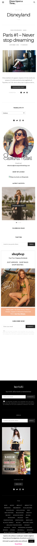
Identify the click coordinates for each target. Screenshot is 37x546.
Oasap (27, 525)
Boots (26, 311)
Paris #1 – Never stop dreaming (18, 37)
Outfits (7, 527)
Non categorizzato (16, 30)
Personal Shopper (25, 527)
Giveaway (12, 517)
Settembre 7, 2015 (14, 45)
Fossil (29, 515)
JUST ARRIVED (12, 262)
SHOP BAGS (23, 262)
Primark (30, 530)
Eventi (8, 515)
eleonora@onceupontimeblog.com (18, 165)
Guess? (20, 517)
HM (27, 517)
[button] (16, 222)
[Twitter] (17, 120)
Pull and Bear (10, 532)
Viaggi (24, 30)
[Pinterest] (23, 120)
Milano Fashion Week (14, 525)
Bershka (8, 507)
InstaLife (30, 520)
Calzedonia (28, 507)
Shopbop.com (18, 254)
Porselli (21, 530)
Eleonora (20, 512)
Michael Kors (28, 522)
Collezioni (21, 510)
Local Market (8, 522)
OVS (14, 527)
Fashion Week (18, 515)
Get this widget (20, 314)
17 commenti (24, 45)
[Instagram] (20, 120)
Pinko (13, 530)
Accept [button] (31, 541)
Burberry (17, 507)
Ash (6, 505)
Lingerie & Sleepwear (17, 311)
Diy (29, 510)
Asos (12, 505)
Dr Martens (9, 512)
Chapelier (10, 510)
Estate (29, 512)
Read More (18, 544)
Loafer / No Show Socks (17, 309)
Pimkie (6, 530)
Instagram (19, 520)
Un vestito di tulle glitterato (18, 201)
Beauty (19, 505)
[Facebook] (14, 120)
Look (18, 522)
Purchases (21, 532)
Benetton (29, 505)
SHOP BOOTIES (17, 265)
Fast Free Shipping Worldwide (18, 258)
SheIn (30, 532)
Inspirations (8, 520)
